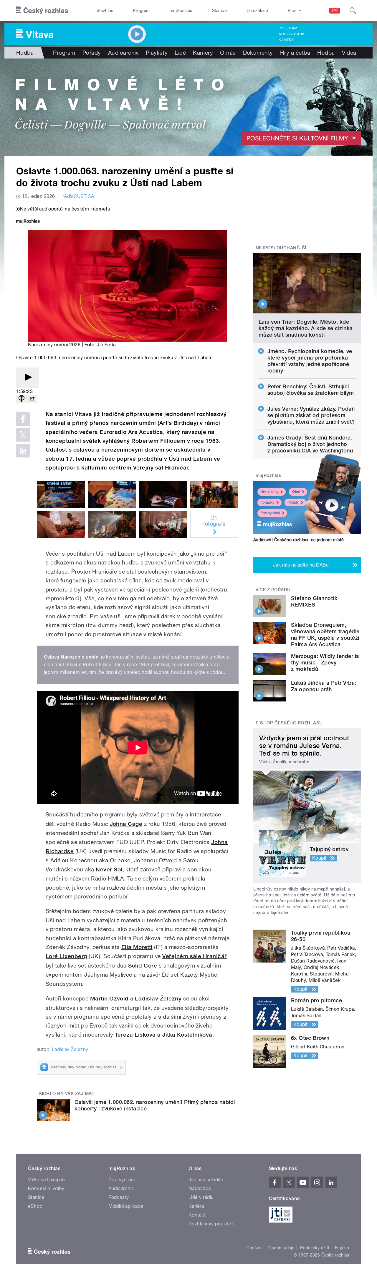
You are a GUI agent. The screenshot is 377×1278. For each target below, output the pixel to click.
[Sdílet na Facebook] (23, 419)
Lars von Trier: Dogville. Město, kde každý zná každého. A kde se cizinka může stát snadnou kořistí (306, 328)
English (342, 1247)
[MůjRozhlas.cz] (28, 222)
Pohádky (267, 502)
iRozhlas (105, 10)
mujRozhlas (181, 10)
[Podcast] (21, 399)
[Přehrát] (27, 377)
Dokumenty (258, 52)
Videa (349, 52)
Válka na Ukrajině (46, 1179)
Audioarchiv (291, 34)
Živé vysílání (270, 513)
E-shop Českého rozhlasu (289, 723)
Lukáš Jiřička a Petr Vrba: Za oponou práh (323, 686)
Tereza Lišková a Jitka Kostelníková (163, 1034)
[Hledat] (353, 10)
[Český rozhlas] (42, 10)
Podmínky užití (314, 1247)
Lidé (180, 52)
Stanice (219, 10)
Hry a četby (269, 492)
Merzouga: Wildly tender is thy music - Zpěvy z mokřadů (325, 662)
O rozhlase (257, 10)
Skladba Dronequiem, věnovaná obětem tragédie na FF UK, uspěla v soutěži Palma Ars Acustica (325, 634)
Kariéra (196, 1206)
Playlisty (157, 52)
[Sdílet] (32, 399)
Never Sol (109, 869)
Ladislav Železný (158, 998)
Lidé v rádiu (201, 1197)
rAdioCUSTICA (78, 196)
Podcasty (118, 1197)
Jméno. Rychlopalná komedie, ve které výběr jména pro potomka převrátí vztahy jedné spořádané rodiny (309, 361)
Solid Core (142, 965)
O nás (228, 52)
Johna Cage (126, 824)
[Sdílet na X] (23, 435)
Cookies (254, 1247)
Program (141, 10)
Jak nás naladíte (206, 1179)
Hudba (25, 52)
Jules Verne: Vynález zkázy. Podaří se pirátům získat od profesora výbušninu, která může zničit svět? (311, 415)
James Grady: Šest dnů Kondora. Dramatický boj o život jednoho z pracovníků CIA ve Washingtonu (310, 444)
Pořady (91, 52)
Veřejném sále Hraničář (194, 956)
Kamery (286, 40)
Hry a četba (295, 52)
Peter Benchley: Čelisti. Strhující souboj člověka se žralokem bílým (310, 389)
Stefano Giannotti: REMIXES (314, 601)
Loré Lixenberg (66, 956)
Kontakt (197, 1215)
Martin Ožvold (109, 998)
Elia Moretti (137, 947)
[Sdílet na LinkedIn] (23, 450)
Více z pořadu (273, 589)
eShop (35, 1206)
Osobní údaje (281, 1247)
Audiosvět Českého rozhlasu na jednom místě (298, 539)
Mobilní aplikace (125, 1206)
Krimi (296, 492)
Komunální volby (46, 1188)
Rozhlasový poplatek (211, 1224)
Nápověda (199, 1188)
